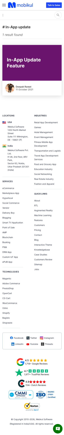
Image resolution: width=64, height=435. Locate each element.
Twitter (33, 338)
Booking (6, 242)
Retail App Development (46, 122)
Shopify (6, 313)
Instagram (49, 338)
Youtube (34, 344)
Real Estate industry (44, 179)
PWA (4, 247)
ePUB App (7, 262)
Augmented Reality (43, 210)
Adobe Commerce (11, 283)
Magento (6, 278)
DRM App (7, 252)
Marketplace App (10, 193)
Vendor (5, 208)
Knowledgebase (42, 249)
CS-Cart (6, 298)
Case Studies (40, 254)
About (37, 200)
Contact (38, 235)
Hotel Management (43, 132)
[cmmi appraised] (21, 394)
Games (37, 127)
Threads (49, 344)
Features (38, 220)
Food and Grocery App (45, 164)
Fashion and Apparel (44, 184)
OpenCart (7, 293)
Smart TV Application (12, 222)
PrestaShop (8, 288)
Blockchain (7, 237)
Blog (36, 240)
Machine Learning (42, 215)
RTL (36, 205)
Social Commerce (10, 203)
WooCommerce (9, 303)
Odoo (5, 308)
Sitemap (38, 264)
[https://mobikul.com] (20, 5)
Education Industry (43, 169)
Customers (39, 225)
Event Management (43, 137)
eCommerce (8, 188)
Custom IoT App (10, 257)
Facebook (19, 338)
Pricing (37, 230)
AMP (4, 232)
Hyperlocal (7, 198)
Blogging (6, 217)
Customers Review (43, 259)
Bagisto (6, 318)
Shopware (7, 322)
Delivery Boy (8, 212)
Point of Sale (8, 227)
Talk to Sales (54, 5)
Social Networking (43, 174)
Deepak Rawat (23, 86)
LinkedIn (19, 344)
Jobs (36, 269)
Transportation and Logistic (47, 150)
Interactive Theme (43, 244)
